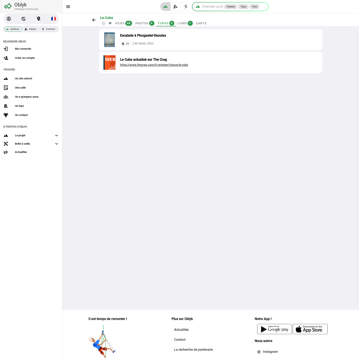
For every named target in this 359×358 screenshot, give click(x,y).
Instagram (270, 352)
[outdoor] (165, 6)
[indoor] (176, 6)
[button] (8, 18)
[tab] (103, 23)
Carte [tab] (201, 23)
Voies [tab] (122, 23)
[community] (186, 6)
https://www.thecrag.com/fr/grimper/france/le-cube (154, 64)
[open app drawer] (68, 7)
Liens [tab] (184, 23)
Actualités (181, 330)
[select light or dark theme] (23, 18)
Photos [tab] (143, 23)
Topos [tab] (165, 23)
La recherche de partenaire (193, 350)
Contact (180, 340)
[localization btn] (38, 18)
